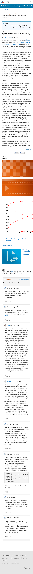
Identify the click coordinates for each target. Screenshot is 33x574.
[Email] (22, 152)
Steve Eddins (8, 37)
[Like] (23, 150)
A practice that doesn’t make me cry (16, 34)
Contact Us (4, 560)
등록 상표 (10, 555)
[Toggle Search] (27, 2)
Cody (23, 6)
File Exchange (17, 6)
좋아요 (21, 40)
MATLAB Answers (6, 6)
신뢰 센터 (4, 555)
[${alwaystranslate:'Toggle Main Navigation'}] (30, 2)
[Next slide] (30, 6)
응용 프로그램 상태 (16, 558)
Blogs (8, 2)
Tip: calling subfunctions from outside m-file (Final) (26, 252)
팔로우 (29, 150)
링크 (12, 272)
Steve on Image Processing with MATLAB (13, 14)
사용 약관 (24, 558)
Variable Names (7, 245)
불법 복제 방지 (5, 558)
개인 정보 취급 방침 (20, 555)
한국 (28, 568)
